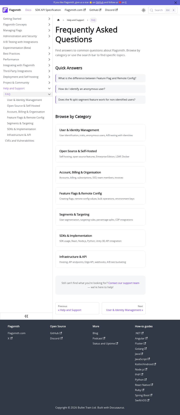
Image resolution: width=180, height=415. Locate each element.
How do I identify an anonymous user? (81, 89)
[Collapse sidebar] (26, 316)
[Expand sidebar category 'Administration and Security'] (49, 36)
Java (137, 354)
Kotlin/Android (144, 364)
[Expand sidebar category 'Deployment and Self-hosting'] (49, 76)
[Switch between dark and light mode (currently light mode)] (143, 10)
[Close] (175, 2)
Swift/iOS (140, 400)
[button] (27, 18)
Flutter (139, 343)
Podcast (97, 338)
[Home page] (58, 20)
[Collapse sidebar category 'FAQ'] (49, 94)
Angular (139, 338)
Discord (109, 10)
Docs (28, 10)
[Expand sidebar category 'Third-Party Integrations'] (49, 71)
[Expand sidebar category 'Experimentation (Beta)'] (49, 47)
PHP (137, 374)
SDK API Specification (48, 10)
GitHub (100, 2)
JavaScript (141, 359)
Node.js (139, 369)
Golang (139, 348)
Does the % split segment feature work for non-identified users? (96, 99)
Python (139, 379)
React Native (142, 385)
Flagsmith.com (73, 10)
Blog (95, 333)
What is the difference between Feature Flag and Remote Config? (97, 78)
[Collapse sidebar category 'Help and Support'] (49, 88)
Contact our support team (123, 283)
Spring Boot (142, 395)
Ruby (138, 390)
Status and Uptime (104, 343)
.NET (137, 333)
